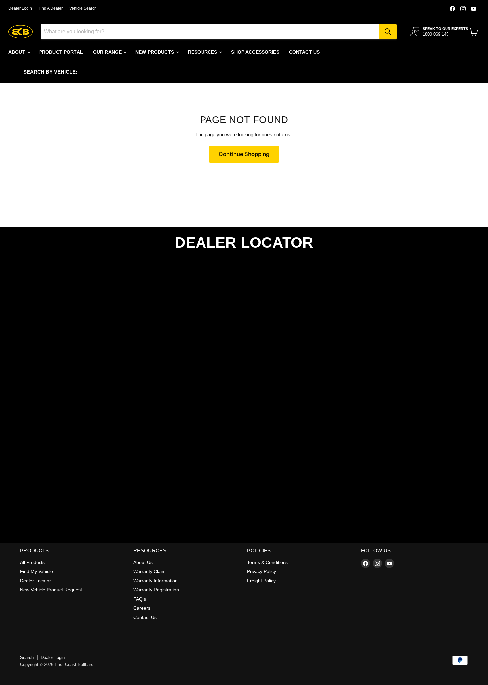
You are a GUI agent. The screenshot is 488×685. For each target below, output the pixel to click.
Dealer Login (20, 8)
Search (27, 657)
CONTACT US (304, 52)
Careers (141, 608)
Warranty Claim (149, 571)
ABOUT (17, 52)
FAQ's (139, 599)
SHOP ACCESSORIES (255, 52)
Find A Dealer (51, 8)
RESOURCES (203, 52)
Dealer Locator (35, 580)
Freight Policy (261, 580)
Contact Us (145, 617)
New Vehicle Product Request (51, 589)
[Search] (388, 31)
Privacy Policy (261, 571)
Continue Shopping (244, 154)
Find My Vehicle (36, 571)
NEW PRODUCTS (155, 52)
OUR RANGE (108, 52)
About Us (143, 562)
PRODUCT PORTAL (61, 52)
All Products (32, 562)
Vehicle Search (83, 8)
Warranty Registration (156, 589)
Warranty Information (155, 580)
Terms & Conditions (267, 562)
